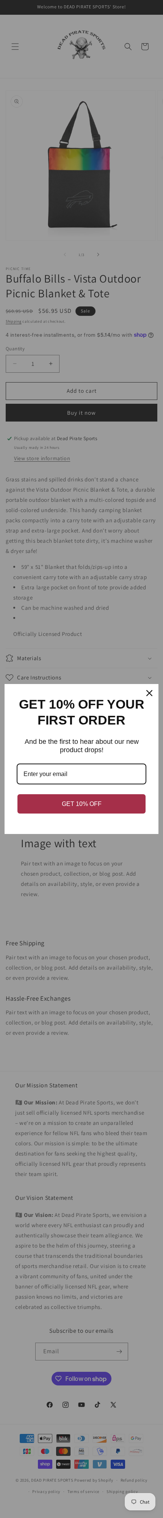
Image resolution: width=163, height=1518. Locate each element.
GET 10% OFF (82, 804)
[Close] (149, 693)
